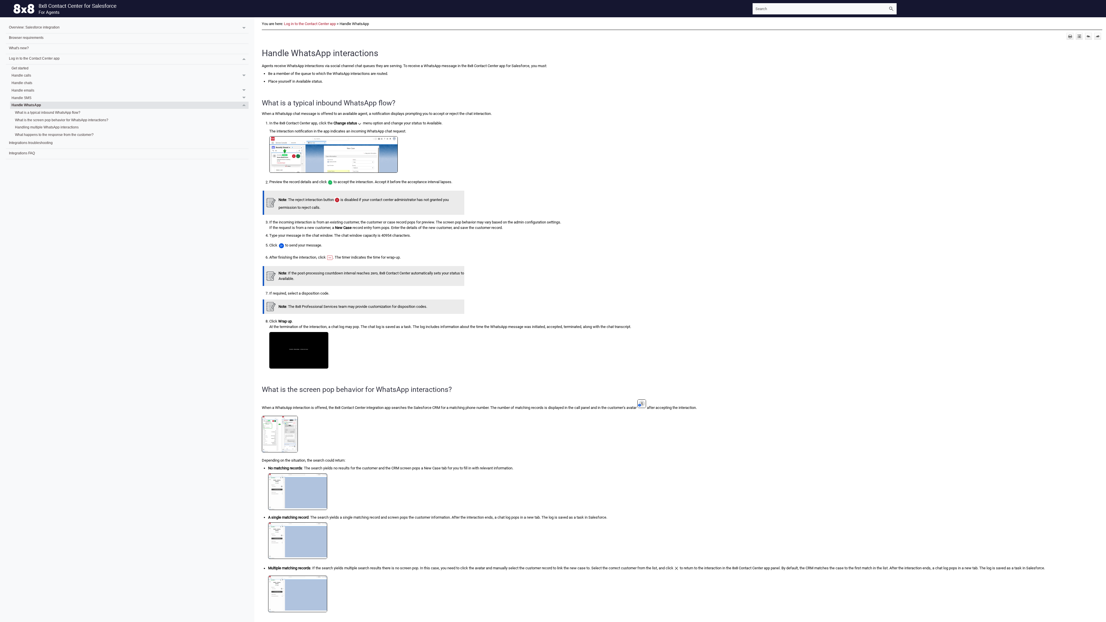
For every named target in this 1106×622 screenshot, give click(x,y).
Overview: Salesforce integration (34, 27)
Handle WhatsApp (26, 105)
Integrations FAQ (22, 153)
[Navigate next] (1097, 36)
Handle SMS (21, 98)
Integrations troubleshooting (31, 143)
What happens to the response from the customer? (54, 134)
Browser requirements (26, 37)
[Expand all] (1079, 36)
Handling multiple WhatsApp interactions (47, 127)
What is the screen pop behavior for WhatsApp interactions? (61, 120)
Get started (20, 68)
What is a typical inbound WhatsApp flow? (47, 112)
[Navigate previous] (1088, 36)
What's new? (19, 48)
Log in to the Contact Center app (34, 58)
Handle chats (22, 83)
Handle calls (21, 75)
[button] (891, 8)
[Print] (1070, 36)
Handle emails (23, 90)
